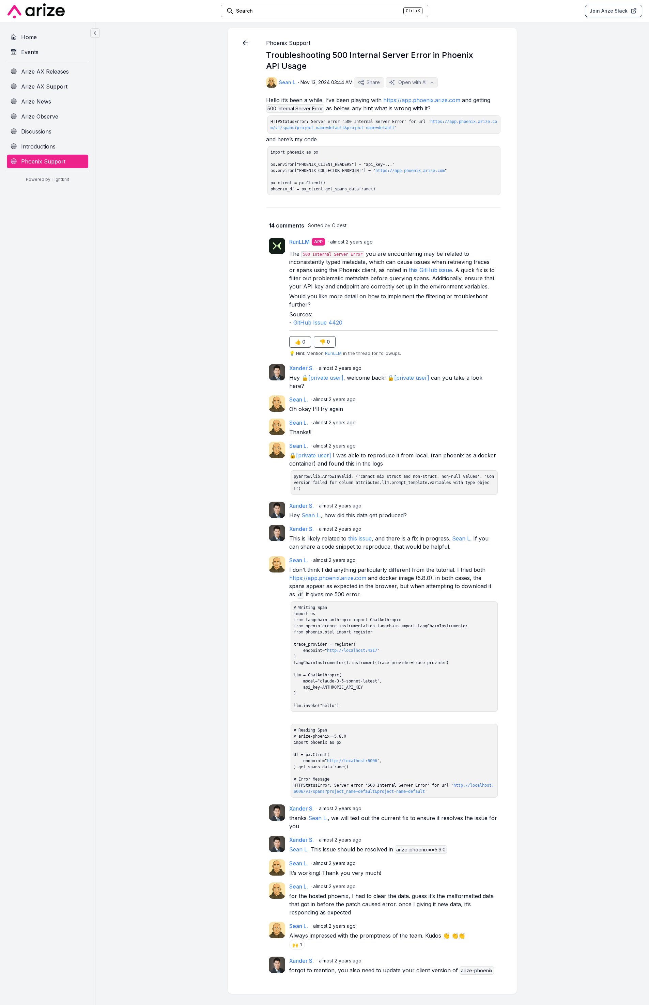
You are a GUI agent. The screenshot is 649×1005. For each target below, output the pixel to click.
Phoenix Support (288, 43)
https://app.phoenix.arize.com (421, 100)
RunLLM (333, 353)
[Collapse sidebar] (95, 33)
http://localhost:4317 (352, 650)
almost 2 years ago (351, 242)
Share (373, 82)
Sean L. (311, 515)
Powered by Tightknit (47, 179)
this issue (360, 538)
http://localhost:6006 (352, 760)
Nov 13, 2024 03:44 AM (326, 82)
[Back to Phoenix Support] (245, 43)
